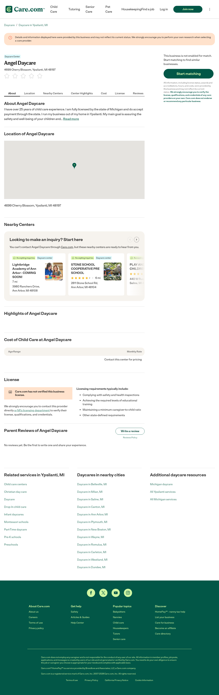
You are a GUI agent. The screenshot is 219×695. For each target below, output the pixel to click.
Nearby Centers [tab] (53, 93)
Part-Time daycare (15, 529)
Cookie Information (144, 680)
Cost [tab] (104, 93)
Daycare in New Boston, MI (94, 529)
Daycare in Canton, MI (91, 507)
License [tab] (120, 93)
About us (33, 611)
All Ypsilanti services (163, 491)
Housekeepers (120, 628)
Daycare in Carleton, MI (91, 552)
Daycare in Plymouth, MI (92, 522)
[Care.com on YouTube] (116, 593)
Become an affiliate (165, 628)
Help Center (77, 622)
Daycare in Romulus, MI (91, 544)
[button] (164, 9)
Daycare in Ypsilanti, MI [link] (33, 25)
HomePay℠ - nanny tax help (170, 611)
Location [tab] (29, 93)
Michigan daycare (161, 484)
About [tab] (12, 93)
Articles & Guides (80, 617)
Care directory (163, 633)
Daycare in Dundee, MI (91, 567)
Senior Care (90, 9)
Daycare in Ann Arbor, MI (92, 514)
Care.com (67, 247)
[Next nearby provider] (136, 239)
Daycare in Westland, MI (92, 559)
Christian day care (15, 491)
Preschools (11, 544)
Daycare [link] (9, 25)
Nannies (117, 617)
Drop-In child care (15, 507)
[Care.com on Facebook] (91, 593)
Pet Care (108, 9)
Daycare (9, 499)
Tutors (116, 633)
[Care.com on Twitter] (103, 593)
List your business (164, 617)
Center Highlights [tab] (82, 93)
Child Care (53, 9)
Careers (33, 617)
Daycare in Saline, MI (90, 499)
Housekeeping (131, 9)
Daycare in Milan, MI (89, 491)
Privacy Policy (91, 680)
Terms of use (36, 622)
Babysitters (119, 611)
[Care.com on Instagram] (128, 593)
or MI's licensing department (32, 410)
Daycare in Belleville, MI (92, 484)
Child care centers (15, 484)
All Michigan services (163, 499)
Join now (188, 9)
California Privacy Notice (116, 680)
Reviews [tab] (138, 93)
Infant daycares (14, 514)
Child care (118, 622)
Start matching (189, 74)
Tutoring (74, 9)
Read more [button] (71, 119)
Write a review (130, 431)
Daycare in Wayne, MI (90, 537)
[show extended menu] (210, 9)
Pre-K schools (12, 537)
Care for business (164, 622)
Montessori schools (16, 522)
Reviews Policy (130, 437)
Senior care (119, 639)
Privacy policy (36, 628)
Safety (74, 611)
